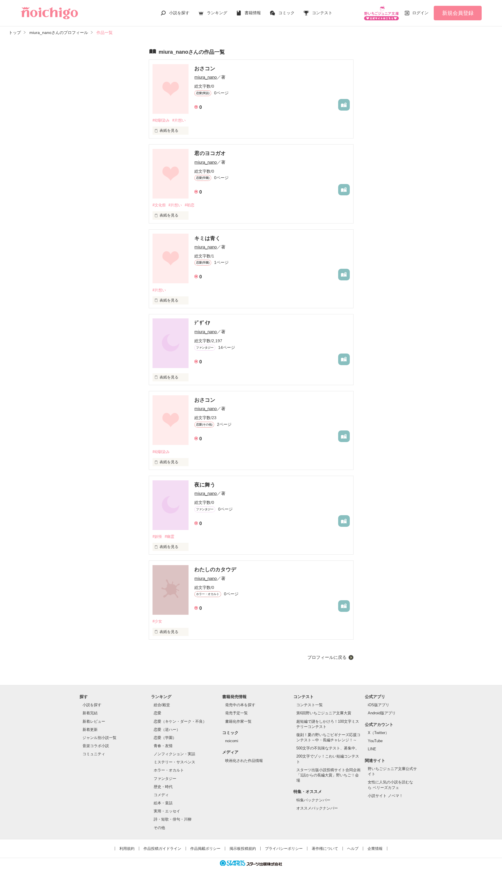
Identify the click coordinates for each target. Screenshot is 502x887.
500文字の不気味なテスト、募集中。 (327, 748)
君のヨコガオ (210, 153)
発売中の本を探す (240, 705)
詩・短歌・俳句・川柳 (172, 819)
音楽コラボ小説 (96, 746)
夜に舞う (204, 485)
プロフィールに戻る (327, 657)
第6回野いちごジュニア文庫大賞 (323, 713)
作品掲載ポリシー (205, 848)
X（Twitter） (378, 733)
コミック (286, 12)
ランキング (217, 12)
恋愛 (157, 713)
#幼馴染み (161, 120)
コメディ (161, 795)
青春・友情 (163, 746)
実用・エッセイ (167, 811)
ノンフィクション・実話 (174, 754)
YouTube (375, 741)
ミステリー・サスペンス (174, 762)
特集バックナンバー (313, 800)
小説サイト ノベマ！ (385, 796)
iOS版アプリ (378, 705)
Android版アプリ (382, 713)
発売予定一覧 (236, 713)
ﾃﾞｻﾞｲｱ (202, 323)
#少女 (157, 621)
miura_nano (205, 77)
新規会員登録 (458, 13)
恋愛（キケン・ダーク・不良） (180, 721)
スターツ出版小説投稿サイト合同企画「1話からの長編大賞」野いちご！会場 (328, 775)
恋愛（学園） (165, 737)
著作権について (325, 848)
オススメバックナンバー (317, 808)
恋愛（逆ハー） (167, 729)
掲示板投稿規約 (243, 848)
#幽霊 (169, 536)
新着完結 (90, 713)
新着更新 (90, 729)
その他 (159, 827)
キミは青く (207, 238)
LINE (372, 749)
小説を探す (179, 12)
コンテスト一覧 (309, 705)
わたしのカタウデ (215, 569)
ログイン (420, 12)
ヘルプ (352, 848)
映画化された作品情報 (244, 760)
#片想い (179, 120)
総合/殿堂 (162, 705)
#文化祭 (159, 205)
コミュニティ (94, 754)
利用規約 (127, 848)
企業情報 (375, 848)
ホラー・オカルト (169, 770)
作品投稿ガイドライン (162, 848)
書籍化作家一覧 (238, 721)
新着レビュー (94, 721)
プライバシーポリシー (284, 848)
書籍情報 (253, 12)
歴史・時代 (163, 787)
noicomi (231, 741)
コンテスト (322, 12)
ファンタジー (165, 778)
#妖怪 (157, 536)
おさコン (204, 68)
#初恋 (189, 205)
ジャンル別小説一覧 (99, 737)
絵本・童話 (163, 803)
